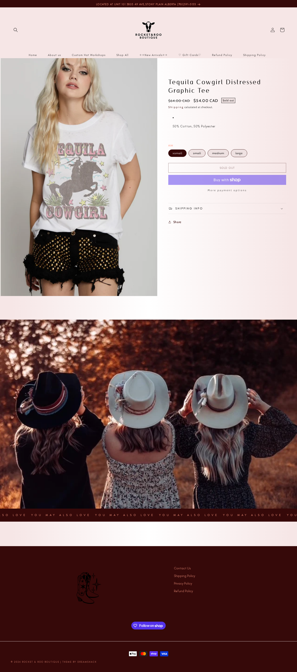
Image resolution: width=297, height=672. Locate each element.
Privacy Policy (183, 583)
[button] (15, 30)
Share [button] (177, 222)
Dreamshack (87, 661)
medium (220, 154)
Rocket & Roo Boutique (40, 661)
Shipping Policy (184, 576)
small (199, 154)
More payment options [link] (227, 190)
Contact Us (182, 568)
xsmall (180, 154)
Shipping (176, 107)
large (241, 154)
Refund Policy (183, 591)
